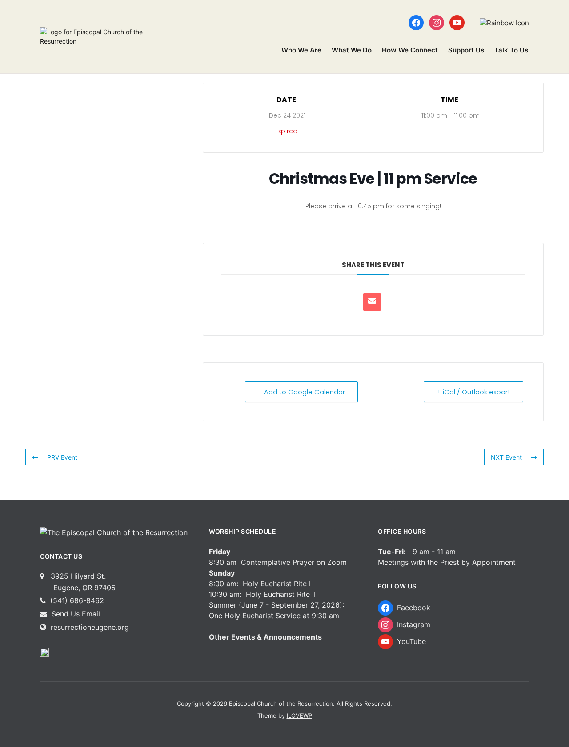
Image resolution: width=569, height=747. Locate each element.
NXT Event (506, 457)
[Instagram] (436, 22)
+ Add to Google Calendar (301, 392)
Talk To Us (511, 50)
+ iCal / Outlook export (473, 392)
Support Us (466, 50)
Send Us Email (74, 613)
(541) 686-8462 (76, 600)
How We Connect (410, 50)
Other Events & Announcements (265, 636)
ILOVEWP (299, 715)
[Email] (372, 302)
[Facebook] (416, 22)
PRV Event (62, 457)
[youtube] (457, 22)
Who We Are (301, 50)
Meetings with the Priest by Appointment (447, 562)
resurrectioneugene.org (90, 627)
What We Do (352, 50)
